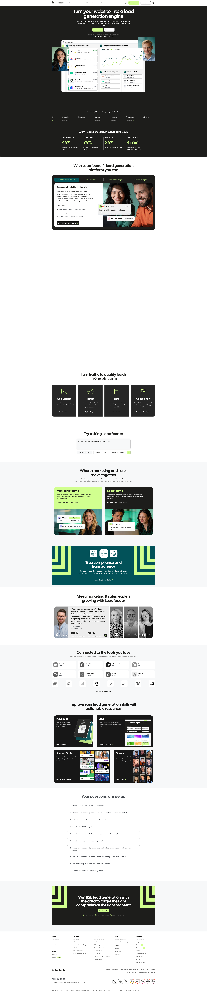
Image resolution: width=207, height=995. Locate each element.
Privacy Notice (144, 969)
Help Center (118, 951)
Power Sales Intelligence (80, 945)
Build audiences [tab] (91, 180)
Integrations (98, 959)
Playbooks (140, 948)
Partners (138, 959)
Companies (55, 942)
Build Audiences (78, 950)
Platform (71, 3)
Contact (117, 954)
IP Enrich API (98, 953)
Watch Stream (120, 779)
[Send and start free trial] (129, 452)
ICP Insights (98, 945)
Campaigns (55, 945)
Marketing (76, 939)
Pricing (102, 3)
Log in (125, 3)
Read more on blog (105, 744)
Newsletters (139, 956)
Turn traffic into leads (118, 452)
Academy (117, 948)
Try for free (133, 3)
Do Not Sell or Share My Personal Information (141, 972)
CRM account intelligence (101, 956)
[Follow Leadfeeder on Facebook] (58, 979)
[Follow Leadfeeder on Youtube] (64, 979)
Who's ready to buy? (101, 452)
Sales (74, 942)
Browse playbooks (62, 744)
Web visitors (56, 939)
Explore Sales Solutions (117, 502)
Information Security (121, 942)
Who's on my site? (84, 452)
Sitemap (108, 969)
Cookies (153, 969)
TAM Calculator (140, 962)
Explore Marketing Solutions (68, 502)
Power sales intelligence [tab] (140, 180)
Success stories (141, 953)
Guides (138, 950)
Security (135, 969)
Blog (137, 942)
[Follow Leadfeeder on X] (61, 979)
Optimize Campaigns (78, 948)
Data (87, 3)
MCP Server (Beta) (99, 939)
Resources (95, 3)
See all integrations (103, 691)
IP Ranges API (98, 950)
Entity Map (115, 969)
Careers (56, 957)
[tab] (81, 622)
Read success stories (63, 779)
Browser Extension (99, 948)
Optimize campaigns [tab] (116, 180)
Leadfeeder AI (98, 942)
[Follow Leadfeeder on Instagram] (55, 979)
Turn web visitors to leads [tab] (66, 180)
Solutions (80, 3)
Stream (139, 945)
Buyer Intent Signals (79, 953)
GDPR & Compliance (120, 939)
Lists (53, 948)
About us (54, 954)
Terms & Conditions (115, 34)
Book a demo (146, 3)
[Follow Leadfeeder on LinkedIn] (53, 979)
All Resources (140, 939)
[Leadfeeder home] (59, 3)
